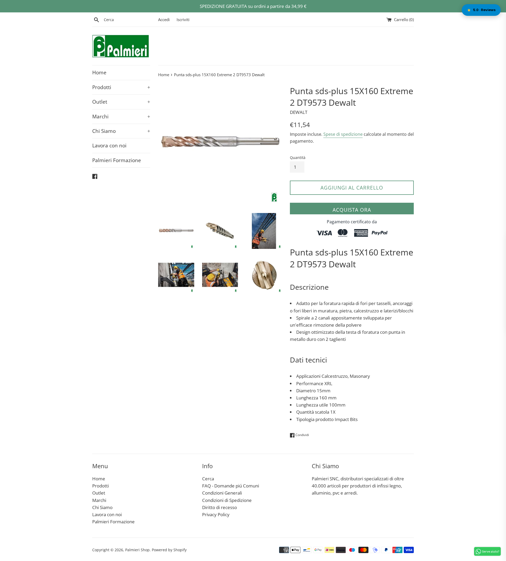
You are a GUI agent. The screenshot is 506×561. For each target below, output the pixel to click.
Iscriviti (183, 19)
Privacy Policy (216, 514)
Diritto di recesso (219, 507)
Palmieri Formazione (116, 160)
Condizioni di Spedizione (227, 500)
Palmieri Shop (137, 549)
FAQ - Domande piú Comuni (230, 486)
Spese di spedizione (343, 134)
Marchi (121, 116)
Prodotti (121, 87)
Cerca (208, 479)
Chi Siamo (121, 131)
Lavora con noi (109, 145)
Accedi (164, 19)
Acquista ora (352, 209)
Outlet (121, 101)
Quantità (297, 157)
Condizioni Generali (222, 493)
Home (99, 72)
